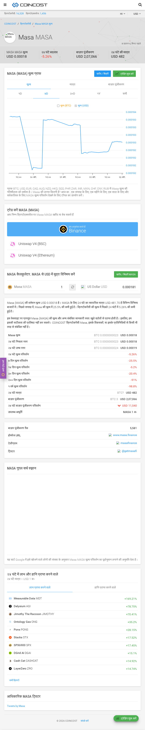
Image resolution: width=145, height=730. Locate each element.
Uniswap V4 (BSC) (32, 244)
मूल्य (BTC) (65, 105)
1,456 (43, 13)
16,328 (20, 13)
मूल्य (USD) (83, 105)
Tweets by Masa (16, 706)
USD (97, 287)
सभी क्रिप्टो (14, 680)
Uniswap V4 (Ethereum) (36, 255)
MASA (21, 287)
